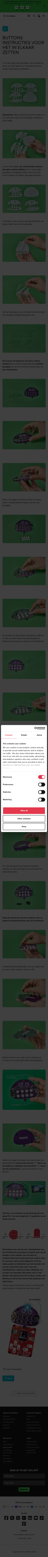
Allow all (24, 811)
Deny (24, 826)
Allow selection (24, 819)
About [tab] (39, 735)
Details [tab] (24, 735)
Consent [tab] (8, 735)
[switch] (41, 784)
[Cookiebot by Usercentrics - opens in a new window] (34, 728)
